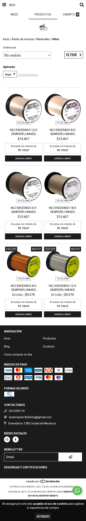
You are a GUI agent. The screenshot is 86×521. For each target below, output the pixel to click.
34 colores (24, 201)
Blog (7, 346)
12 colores (63, 279)
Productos (49, 338)
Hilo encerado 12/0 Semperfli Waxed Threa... (23, 132)
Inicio (6, 39)
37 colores (63, 123)
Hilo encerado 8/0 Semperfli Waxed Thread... (62, 132)
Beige (8, 74)
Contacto (49, 346)
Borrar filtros (28, 75)
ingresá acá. (71, 492)
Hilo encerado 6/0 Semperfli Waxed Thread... (23, 210)
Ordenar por (9, 47)
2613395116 (17, 411)
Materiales (43, 39)
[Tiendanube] (43, 483)
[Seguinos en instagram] (7, 439)
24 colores (63, 201)
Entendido (43, 516)
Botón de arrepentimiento (43, 496)
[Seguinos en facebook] (16, 439)
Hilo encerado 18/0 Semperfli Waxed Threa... (62, 210)
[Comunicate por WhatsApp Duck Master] (77, 490)
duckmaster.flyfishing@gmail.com (30, 417)
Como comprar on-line (18, 354)
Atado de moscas (23, 39)
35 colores (24, 123)
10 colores (24, 279)
